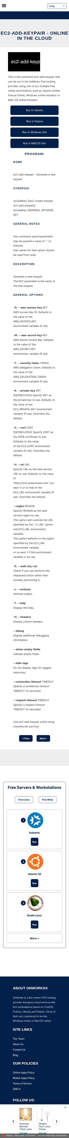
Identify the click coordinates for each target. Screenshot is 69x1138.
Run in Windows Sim (34, 132)
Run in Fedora (34, 121)
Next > (43, 738)
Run (34, 841)
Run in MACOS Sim (34, 143)
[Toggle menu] (4, 5)
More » (34, 938)
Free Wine (47, 799)
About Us (18, 1044)
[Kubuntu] (36, 820)
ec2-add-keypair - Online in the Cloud (35, 36)
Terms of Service (22, 1083)
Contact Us (19, 1049)
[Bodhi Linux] (36, 903)
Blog (15, 1055)
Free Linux (24, 799)
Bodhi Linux (34, 915)
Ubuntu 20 (34, 874)
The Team (18, 1038)
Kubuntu (34, 832)
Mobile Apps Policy (24, 1078)
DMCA (17, 1089)
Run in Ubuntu (34, 110)
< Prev (25, 738)
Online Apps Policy (23, 1072)
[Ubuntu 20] (36, 862)
